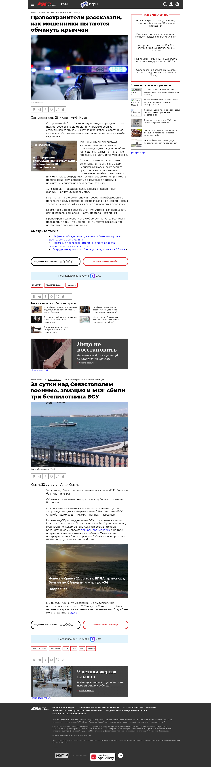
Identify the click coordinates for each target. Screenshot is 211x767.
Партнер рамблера (79, 755)
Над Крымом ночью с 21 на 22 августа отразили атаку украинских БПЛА (155, 60)
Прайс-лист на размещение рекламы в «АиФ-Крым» (78, 711)
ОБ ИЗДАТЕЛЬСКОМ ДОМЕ (64, 708)
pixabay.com (37, 102)
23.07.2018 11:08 (38, 12)
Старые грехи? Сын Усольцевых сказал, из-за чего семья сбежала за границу (161, 92)
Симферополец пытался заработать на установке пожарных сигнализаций (105, 309)
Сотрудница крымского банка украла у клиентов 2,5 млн (89, 249)
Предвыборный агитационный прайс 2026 (126, 711)
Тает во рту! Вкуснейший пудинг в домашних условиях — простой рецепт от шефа (160, 132)
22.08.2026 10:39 (38, 379)
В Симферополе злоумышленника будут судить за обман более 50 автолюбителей (60, 309)
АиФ (53, 469)
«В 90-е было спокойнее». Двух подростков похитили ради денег (160, 141)
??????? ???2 (138, 153)
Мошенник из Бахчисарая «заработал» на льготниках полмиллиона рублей (106, 319)
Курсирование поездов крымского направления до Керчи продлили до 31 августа (156, 73)
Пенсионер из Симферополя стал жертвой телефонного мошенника (60, 319)
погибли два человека (95, 530)
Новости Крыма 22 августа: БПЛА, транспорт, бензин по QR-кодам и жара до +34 (155, 23)
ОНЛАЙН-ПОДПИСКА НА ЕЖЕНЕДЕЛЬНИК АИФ (99, 708)
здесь (73, 612)
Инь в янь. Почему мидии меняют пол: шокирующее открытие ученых (155, 35)
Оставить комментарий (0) (105, 625)
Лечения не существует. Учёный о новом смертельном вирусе (160, 121)
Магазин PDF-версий (133, 708)
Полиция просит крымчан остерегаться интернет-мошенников (56, 329)
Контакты (151, 708)
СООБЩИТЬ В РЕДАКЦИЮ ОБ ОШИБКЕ (69, 714)
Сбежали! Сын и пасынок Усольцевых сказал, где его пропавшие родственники (162, 112)
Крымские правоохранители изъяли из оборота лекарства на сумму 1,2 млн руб (82, 244)
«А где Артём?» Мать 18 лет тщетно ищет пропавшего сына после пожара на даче (161, 102)
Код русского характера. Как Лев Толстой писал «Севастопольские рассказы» (155, 48)
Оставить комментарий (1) (105, 261)
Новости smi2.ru (41, 370)
